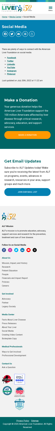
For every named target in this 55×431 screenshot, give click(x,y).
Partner (5, 302)
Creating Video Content (12, 335)
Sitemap (35, 421)
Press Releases (9, 323)
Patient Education (10, 270)
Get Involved (7, 294)
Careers (5, 286)
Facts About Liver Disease (14, 320)
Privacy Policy (22, 421)
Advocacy (6, 299)
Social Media (8, 331)
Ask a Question (8, 367)
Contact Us (7, 363)
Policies (5, 282)
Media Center (8, 314)
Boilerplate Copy (9, 338)
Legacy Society (9, 306)
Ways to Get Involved (11, 352)
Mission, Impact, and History (14, 263)
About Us (6, 258)
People (5, 274)
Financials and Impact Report (15, 278)
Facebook (11, 57)
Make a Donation (27, 135)
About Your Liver (9, 327)
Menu (50, 10)
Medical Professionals (12, 346)
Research (6, 267)
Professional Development (14, 355)
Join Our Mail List (27, 192)
